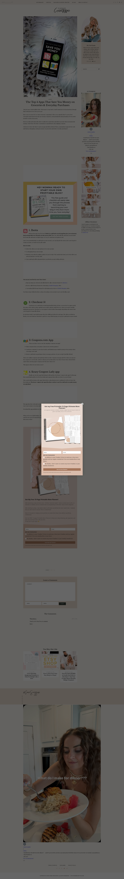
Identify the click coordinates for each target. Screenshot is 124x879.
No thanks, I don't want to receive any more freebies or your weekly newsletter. (61, 464)
